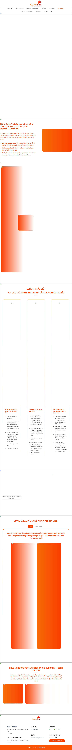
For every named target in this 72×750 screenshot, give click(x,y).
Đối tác (44, 8)
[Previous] (29, 491)
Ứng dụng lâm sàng (27, 11)
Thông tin (37, 11)
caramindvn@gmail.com (37, 738)
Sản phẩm (51, 8)
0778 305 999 (34, 729)
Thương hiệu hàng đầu (32, 8)
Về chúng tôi (19, 8)
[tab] (30, 526)
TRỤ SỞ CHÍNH (12, 727)
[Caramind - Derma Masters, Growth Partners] (36, 3)
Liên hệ (46, 11)
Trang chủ (10, 8)
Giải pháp (60, 8)
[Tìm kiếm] (51, 11)
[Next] (66, 695)
